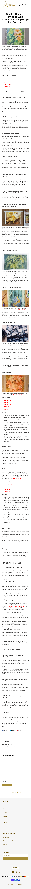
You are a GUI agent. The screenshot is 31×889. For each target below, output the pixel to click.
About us (5, 812)
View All (5, 844)
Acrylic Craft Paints (7, 826)
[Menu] (28, 5)
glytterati (13, 884)
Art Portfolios (6, 837)
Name (3, 758)
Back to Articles (16, 792)
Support (5, 816)
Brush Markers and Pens (9, 833)
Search (4, 805)
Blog (4, 808)
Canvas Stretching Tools (8, 840)
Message (3, 769)
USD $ (15, 867)
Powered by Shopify (19, 884)
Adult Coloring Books (8, 829)
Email (3, 764)
